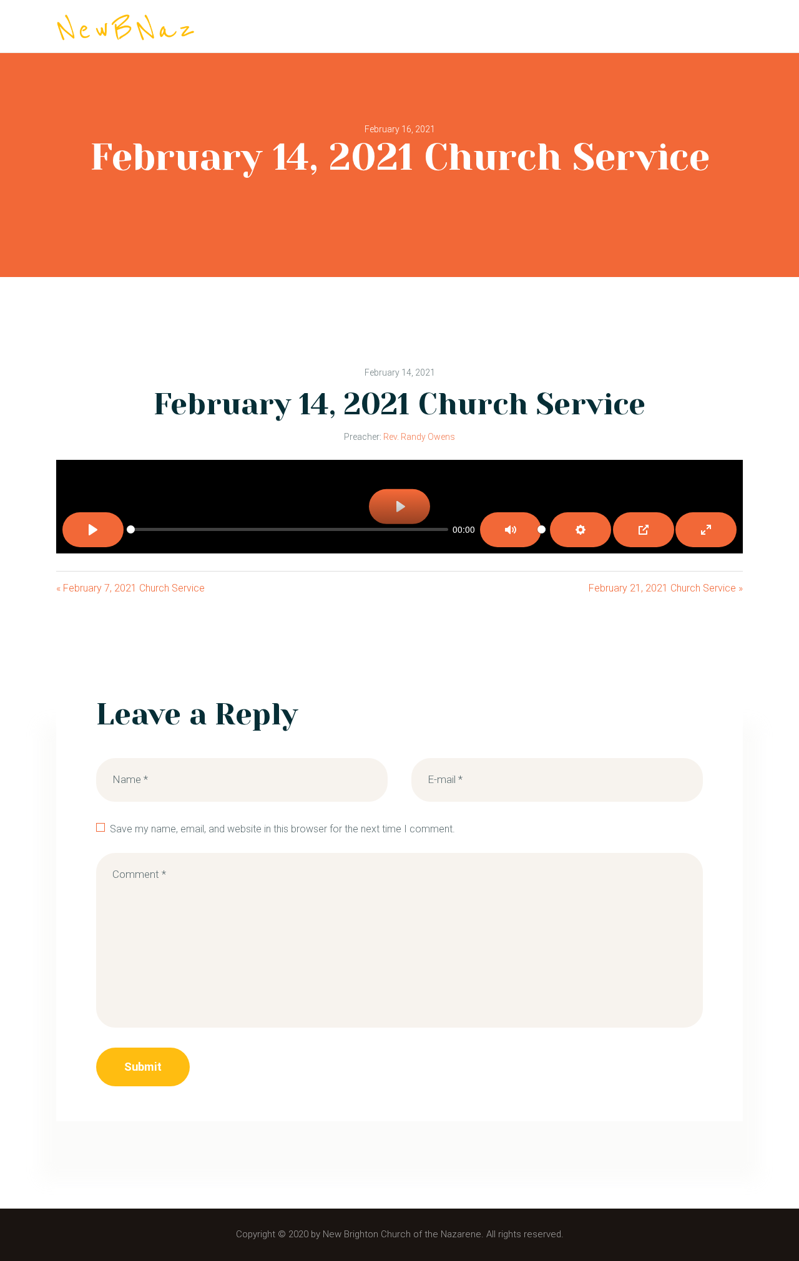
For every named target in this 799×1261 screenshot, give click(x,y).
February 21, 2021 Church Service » (666, 588)
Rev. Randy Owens (419, 437)
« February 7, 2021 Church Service (130, 588)
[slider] (287, 529)
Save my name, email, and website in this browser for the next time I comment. (282, 829)
